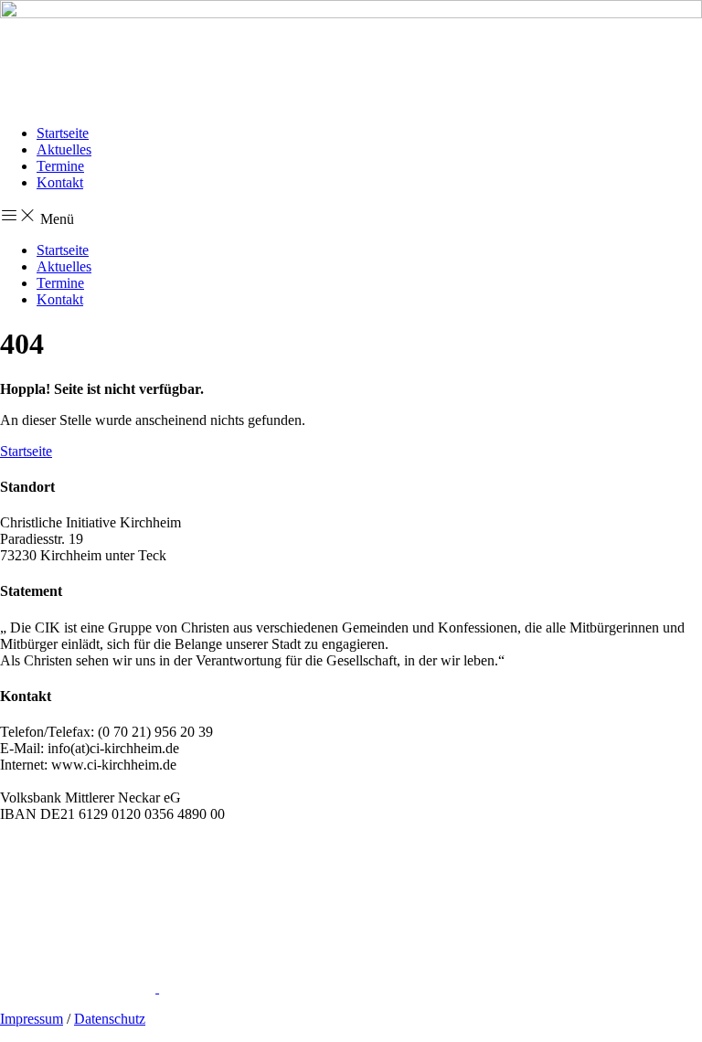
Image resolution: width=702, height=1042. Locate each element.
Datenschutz (109, 1018)
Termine (60, 166)
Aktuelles (64, 149)
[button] (351, 217)
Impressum (31, 1018)
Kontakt (60, 182)
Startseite (63, 133)
